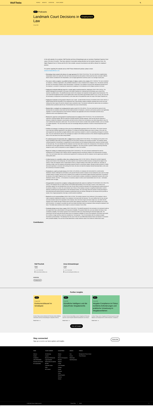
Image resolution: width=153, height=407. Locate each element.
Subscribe (115, 339)
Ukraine (59, 378)
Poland (59, 369)
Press (81, 350)
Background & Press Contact (85, 354)
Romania (60, 371)
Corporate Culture (49, 365)
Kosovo (71, 355)
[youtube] (118, 403)
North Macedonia (73, 359)
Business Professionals (50, 357)
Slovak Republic (61, 375)
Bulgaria (60, 361)
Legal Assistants (48, 359)
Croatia (59, 363)
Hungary (60, 367)
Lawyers (47, 355)
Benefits (47, 363)
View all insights (76, 326)
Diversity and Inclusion (38, 361)
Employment (37, 280)
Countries (61, 350)
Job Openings (48, 354)
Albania (59, 354)
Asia (71, 354)
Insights (44, 2)
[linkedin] (116, 403)
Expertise (51, 2)
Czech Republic (61, 365)
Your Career (59, 2)
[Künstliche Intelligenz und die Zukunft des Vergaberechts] (76, 308)
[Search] (141, 3)
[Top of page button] (150, 403)
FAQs (46, 367)
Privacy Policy (73, 403)
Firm (34, 350)
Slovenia (60, 377)
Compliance (35, 357)
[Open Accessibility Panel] (0, 406)
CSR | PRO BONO (37, 359)
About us (35, 354)
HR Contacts (48, 369)
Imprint (80, 403)
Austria (59, 355)
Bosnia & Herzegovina (63, 357)
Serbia (59, 373)
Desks (71, 350)
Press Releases (82, 355)
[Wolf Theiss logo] (15, 3)
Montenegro (72, 357)
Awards (35, 355)
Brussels (60, 359)
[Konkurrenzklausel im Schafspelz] (47, 308)
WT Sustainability (37, 363)
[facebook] (111, 403)
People (38, 2)
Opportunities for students (50, 361)
